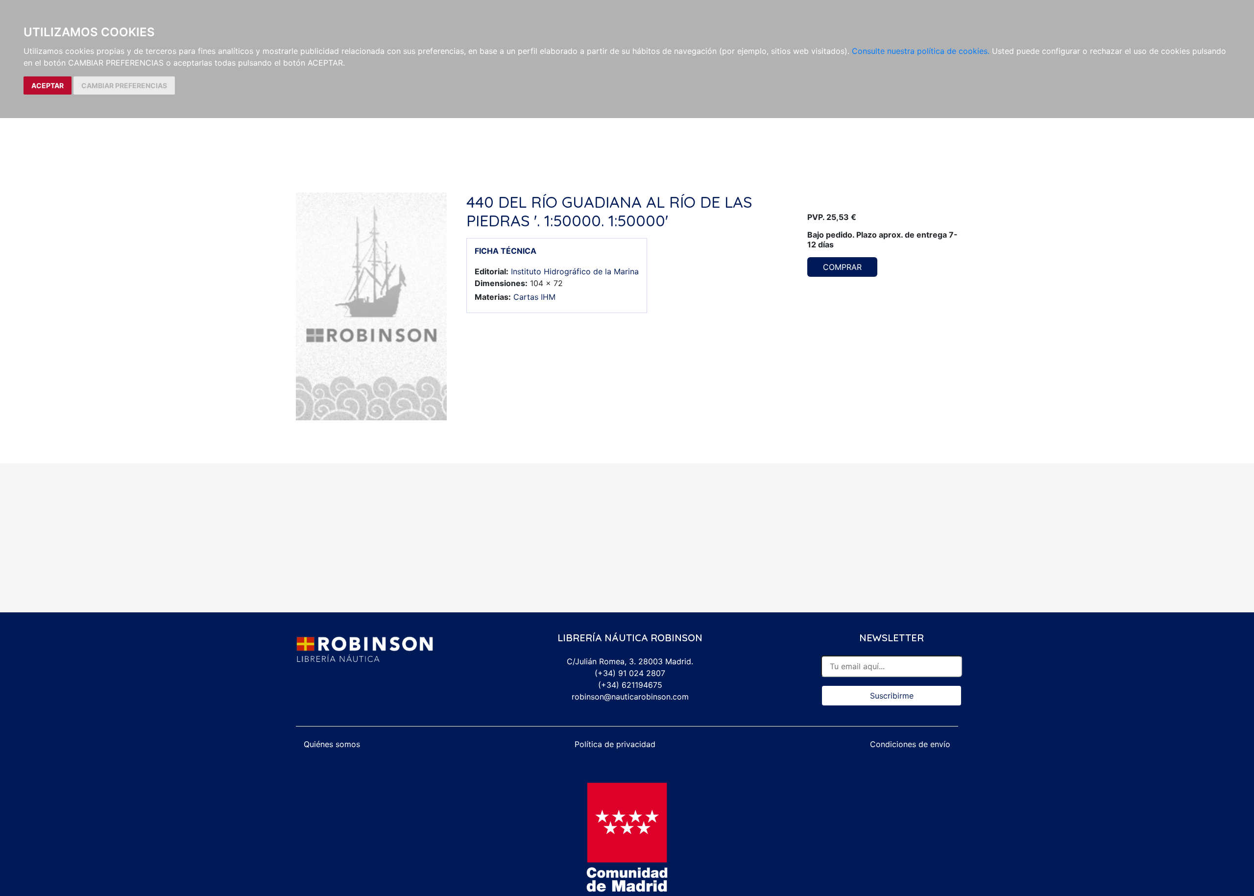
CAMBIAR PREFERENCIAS (124, 85)
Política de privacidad (615, 744)
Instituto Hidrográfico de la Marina (575, 271)
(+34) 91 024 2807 (630, 673)
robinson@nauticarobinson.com (630, 697)
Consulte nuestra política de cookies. (920, 51)
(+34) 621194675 (630, 685)
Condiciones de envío (910, 744)
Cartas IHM (534, 297)
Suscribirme (892, 696)
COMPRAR (842, 267)
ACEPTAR (47, 85)
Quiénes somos (332, 744)
